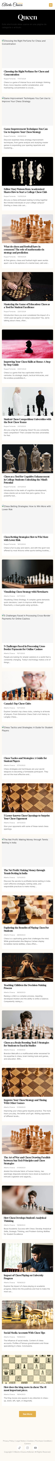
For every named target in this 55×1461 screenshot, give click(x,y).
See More (27, 1414)
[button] (50, 5)
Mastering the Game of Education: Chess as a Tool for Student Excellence (27, 306)
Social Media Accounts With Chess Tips (24, 1332)
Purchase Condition (43, 1441)
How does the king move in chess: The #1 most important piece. (25, 1388)
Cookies (30, 1441)
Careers (27, 1444)
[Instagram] (27, 1448)
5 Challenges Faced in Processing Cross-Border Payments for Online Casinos (25, 648)
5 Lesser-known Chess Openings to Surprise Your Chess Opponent (27, 817)
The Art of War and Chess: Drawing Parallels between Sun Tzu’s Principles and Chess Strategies (27, 1160)
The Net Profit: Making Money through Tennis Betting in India (24, 872)
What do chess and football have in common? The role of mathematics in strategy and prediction (24, 249)
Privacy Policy (8, 1441)
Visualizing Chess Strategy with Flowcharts (26, 591)
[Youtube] (35, 1448)
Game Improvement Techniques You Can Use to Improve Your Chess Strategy (26, 130)
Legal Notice (21, 1441)
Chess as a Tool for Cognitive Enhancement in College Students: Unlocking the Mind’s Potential (27, 479)
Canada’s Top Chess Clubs (17, 703)
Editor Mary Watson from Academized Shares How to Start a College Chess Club (25, 190)
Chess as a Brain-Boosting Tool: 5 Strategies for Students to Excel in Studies (26, 1044)
